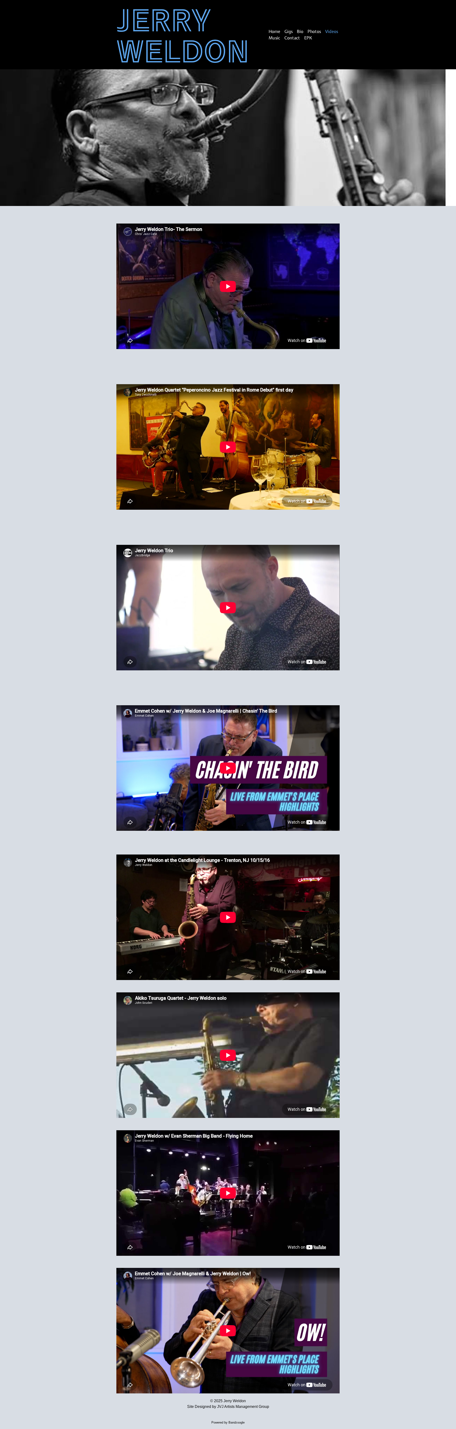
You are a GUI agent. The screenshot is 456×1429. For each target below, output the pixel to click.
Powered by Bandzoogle (228, 1422)
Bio (300, 31)
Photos (314, 31)
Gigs (289, 31)
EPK (308, 38)
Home (274, 31)
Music (274, 38)
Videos (331, 31)
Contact (292, 38)
